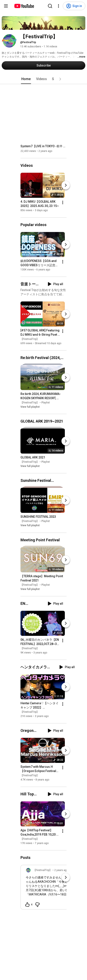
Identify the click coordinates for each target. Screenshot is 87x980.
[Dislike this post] (37, 904)
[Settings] (58, 5)
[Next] (65, 185)
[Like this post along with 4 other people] (27, 904)
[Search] (50, 5)
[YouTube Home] (24, 6)
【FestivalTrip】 (29, 339)
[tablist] (43, 79)
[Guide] (5, 5)
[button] (60, 79)
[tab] (26, 79)
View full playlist (30, 406)
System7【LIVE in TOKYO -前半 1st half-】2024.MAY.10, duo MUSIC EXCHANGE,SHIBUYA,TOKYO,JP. (43, 146)
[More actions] (62, 202)
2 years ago (61, 870)
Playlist (45, 402)
